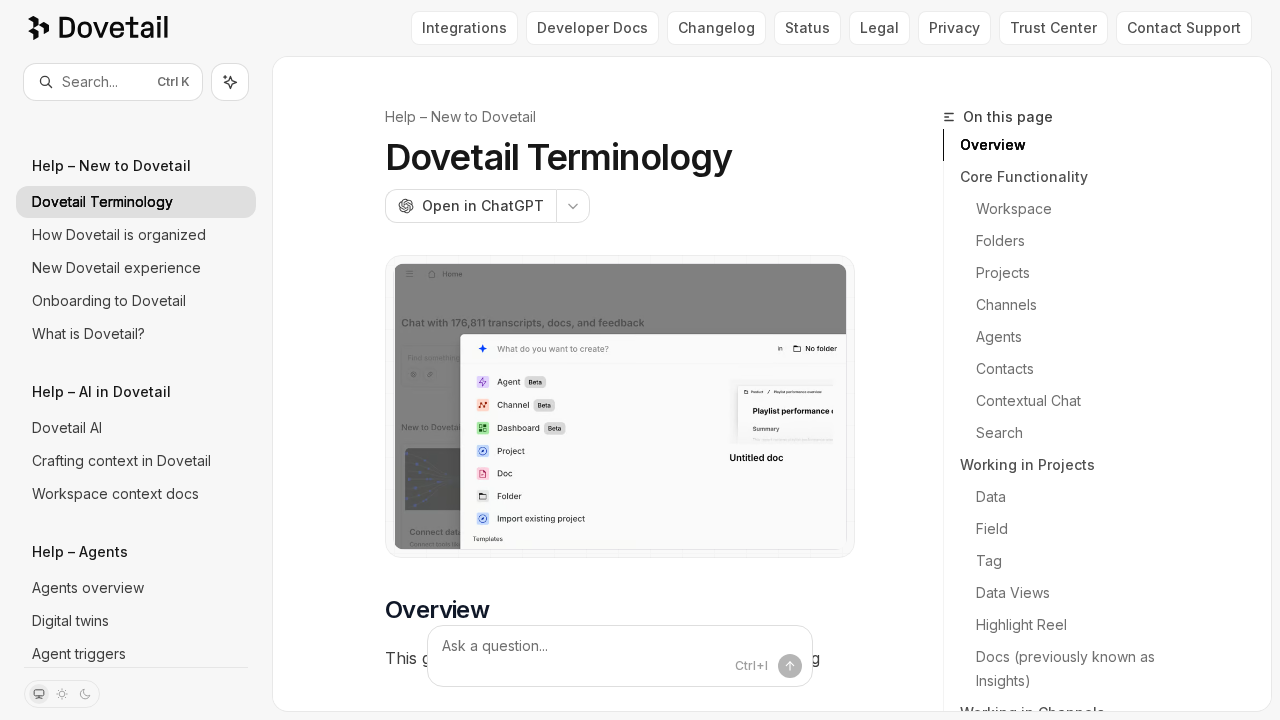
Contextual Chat (1028, 400)
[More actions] (573, 206)
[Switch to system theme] (39, 694)
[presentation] (136, 383)
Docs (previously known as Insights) (1067, 668)
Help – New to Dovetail (460, 116)
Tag (989, 560)
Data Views (1013, 592)
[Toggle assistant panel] (230, 82)
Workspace (1014, 208)
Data (991, 496)
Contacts (1005, 368)
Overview (993, 144)
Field (992, 528)
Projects (1003, 272)
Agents (999, 336)
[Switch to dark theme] (85, 694)
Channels (1006, 304)
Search (999, 432)
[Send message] (790, 666)
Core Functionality (1024, 176)
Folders (1000, 240)
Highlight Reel (1021, 624)
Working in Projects (1027, 464)
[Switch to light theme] (62, 694)
